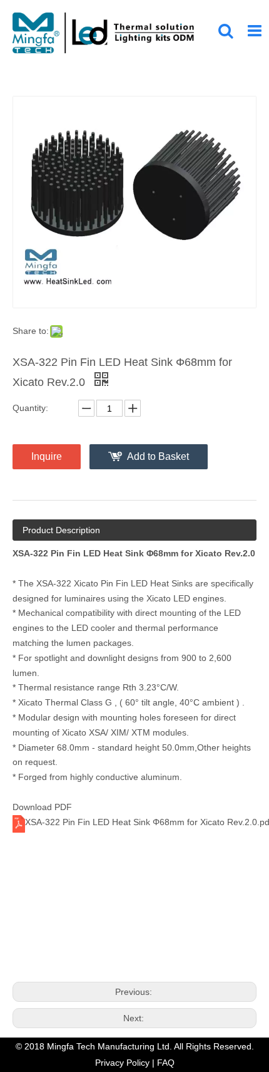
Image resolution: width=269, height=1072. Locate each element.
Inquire (46, 456)
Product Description (61, 530)
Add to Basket (158, 456)
